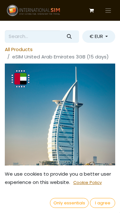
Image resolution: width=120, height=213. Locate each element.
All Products (19, 49)
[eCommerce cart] (91, 10)
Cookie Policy (87, 182)
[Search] (69, 36)
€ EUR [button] (97, 36)
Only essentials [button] (69, 203)
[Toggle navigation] (108, 10)
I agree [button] (102, 203)
